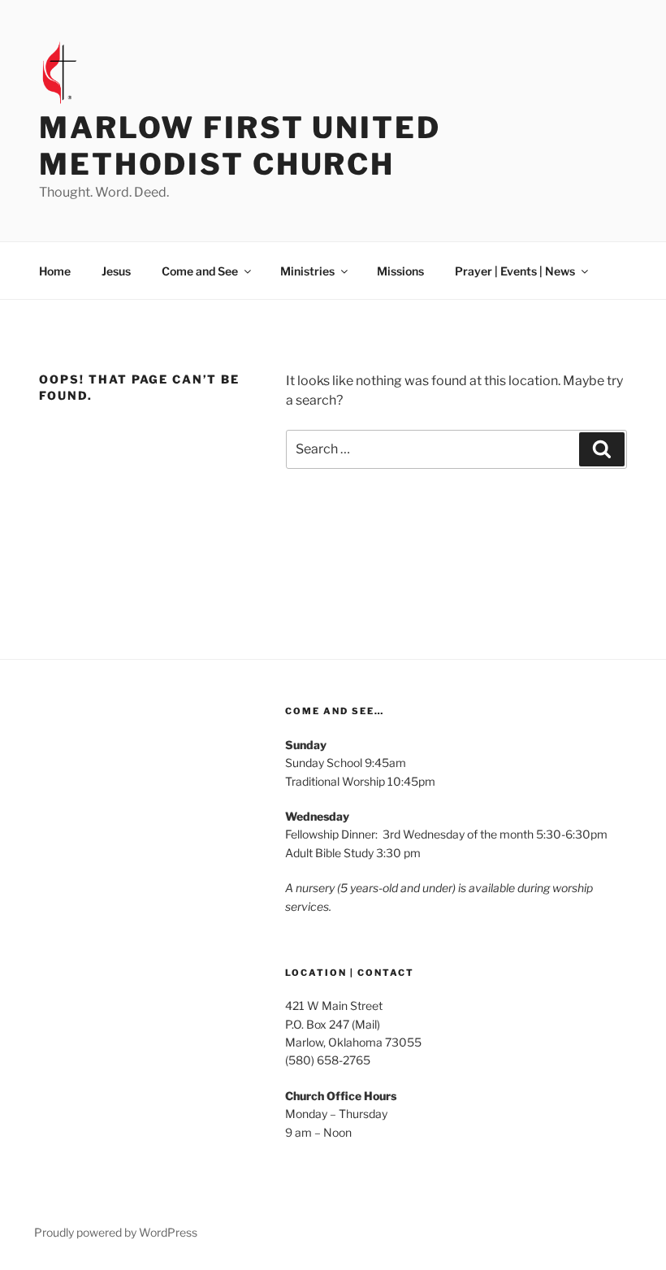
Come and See (200, 271)
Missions (400, 271)
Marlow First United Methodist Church (240, 146)
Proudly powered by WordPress (115, 1232)
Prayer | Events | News (515, 271)
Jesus (116, 271)
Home (55, 271)
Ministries (307, 271)
